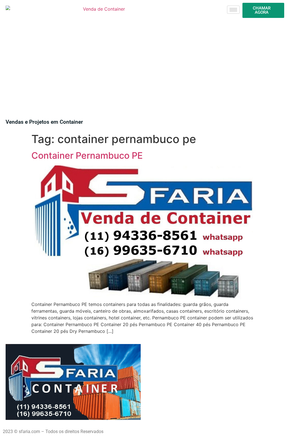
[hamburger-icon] (233, 10)
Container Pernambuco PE (87, 155)
